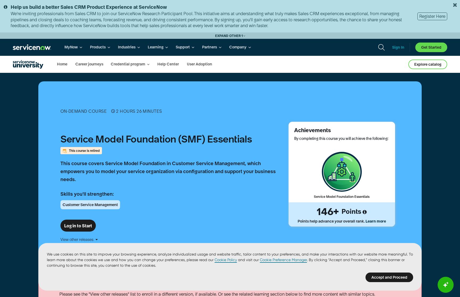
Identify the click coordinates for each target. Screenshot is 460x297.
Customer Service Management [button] (90, 204)
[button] (170, 239)
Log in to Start (78, 225)
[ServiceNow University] (28, 64)
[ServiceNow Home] (32, 47)
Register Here (432, 16)
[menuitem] (73, 47)
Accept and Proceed (389, 277)
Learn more (375, 221)
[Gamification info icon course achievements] (365, 212)
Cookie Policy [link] (226, 260)
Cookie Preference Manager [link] (283, 260)
